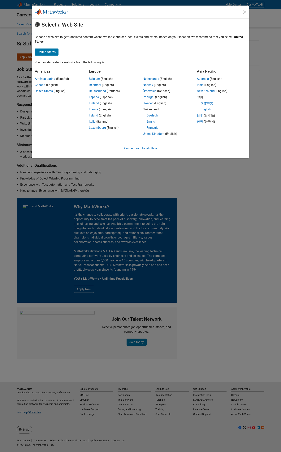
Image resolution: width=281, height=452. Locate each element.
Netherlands (151, 79)
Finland (94, 103)
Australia (203, 79)
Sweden (148, 103)
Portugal (148, 97)
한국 (200, 121)
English (152, 121)
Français (152, 127)
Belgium (94, 79)
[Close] (245, 12)
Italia (92, 121)
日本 (200, 115)
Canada (40, 85)
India (200, 85)
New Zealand (206, 91)
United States (44, 91)
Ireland (93, 115)
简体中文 (207, 103)
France (93, 109)
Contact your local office (140, 148)
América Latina (45, 79)
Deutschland (97, 91)
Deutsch (152, 115)
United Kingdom (153, 134)
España (94, 97)
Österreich (149, 91)
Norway (148, 85)
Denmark (95, 85)
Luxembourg (97, 127)
